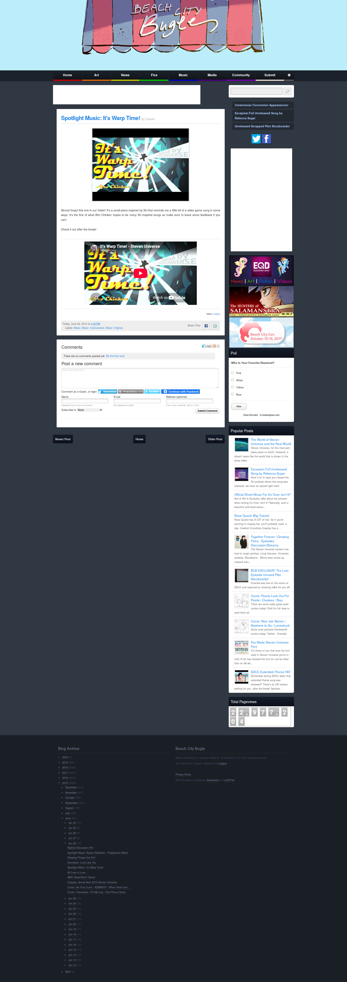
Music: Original (114, 328)
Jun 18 (72, 934)
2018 (65, 767)
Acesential (212, 780)
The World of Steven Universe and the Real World (271, 441)
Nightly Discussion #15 (80, 847)
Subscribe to (69, 410)
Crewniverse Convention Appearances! (261, 105)
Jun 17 (72, 939)
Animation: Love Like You (81, 862)
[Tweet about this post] (215, 325)
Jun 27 (72, 838)
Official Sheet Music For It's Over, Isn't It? (262, 494)
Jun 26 (72, 843)
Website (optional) (176, 397)
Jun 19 (72, 929)
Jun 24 (72, 903)
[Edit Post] (103, 324)
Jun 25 (72, 898)
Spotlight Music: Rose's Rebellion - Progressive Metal (97, 852)
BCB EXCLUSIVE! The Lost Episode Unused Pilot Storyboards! (269, 574)
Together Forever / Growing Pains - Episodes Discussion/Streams (270, 540)
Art (96, 75)
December (71, 787)
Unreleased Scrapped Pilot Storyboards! (262, 126)
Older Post (215, 439)
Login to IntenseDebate (107, 391)
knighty (223, 763)
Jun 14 (72, 955)
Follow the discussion (216, 346)
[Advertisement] (127, 95)
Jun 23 (72, 908)
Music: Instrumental (93, 328)
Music (183, 75)
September (71, 803)
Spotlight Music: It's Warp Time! (100, 118)
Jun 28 (72, 833)
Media (212, 75)
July (67, 813)
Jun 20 (72, 924)
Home (67, 75)
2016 (65, 777)
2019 (65, 762)
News (125, 75)
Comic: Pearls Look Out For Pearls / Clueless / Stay (270, 597)
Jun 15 (72, 949)
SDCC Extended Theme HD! (270, 671)
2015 (65, 783)
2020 (65, 757)
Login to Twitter (152, 391)
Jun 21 (72, 919)
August (69, 808)
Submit (269, 75)
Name (64, 397)
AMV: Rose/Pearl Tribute (81, 877)
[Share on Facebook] (206, 325)
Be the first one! (115, 356)
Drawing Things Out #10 (81, 857)
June (68, 818)
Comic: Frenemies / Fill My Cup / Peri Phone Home (96, 892)
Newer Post (63, 439)
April (67, 971)
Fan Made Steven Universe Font (270, 644)
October (69, 797)
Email (117, 397)
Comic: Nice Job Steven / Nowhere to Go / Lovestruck (270, 623)
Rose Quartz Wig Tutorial (251, 515)
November (71, 792)
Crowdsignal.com (270, 415)
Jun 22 (72, 913)
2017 (65, 772)
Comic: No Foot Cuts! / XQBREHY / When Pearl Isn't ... (99, 887)
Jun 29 (72, 828)
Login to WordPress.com (131, 391)
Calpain (216, 314)
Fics (154, 75)
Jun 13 (72, 960)
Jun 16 (72, 944)
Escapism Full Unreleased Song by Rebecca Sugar (269, 471)
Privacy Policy (183, 774)
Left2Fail (229, 780)
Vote (238, 406)
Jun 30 (72, 823)
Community (241, 75)
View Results (250, 415)
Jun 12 (72, 965)
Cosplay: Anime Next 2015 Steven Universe (92, 882)
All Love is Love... (77, 872)
